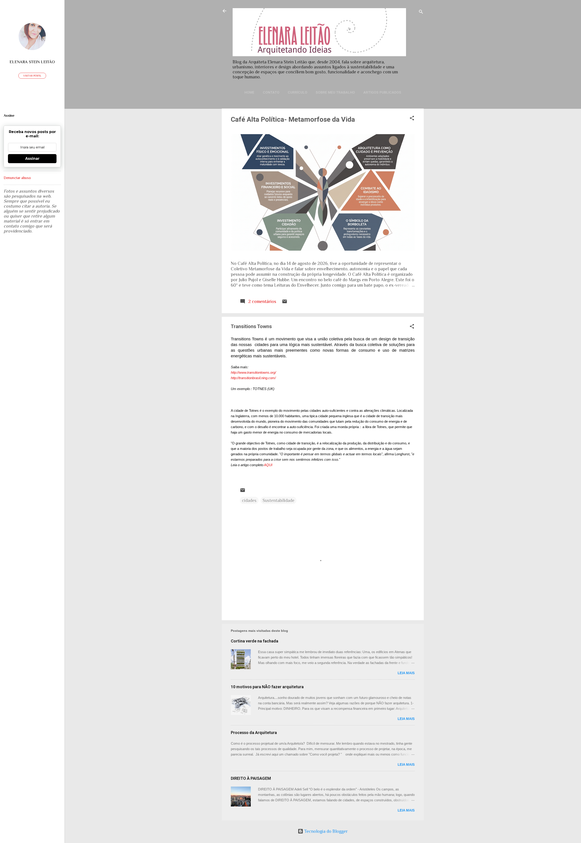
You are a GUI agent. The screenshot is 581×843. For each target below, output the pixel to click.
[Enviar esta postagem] (284, 302)
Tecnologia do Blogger (325, 831)
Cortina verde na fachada (254, 641)
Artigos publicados (382, 92)
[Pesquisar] (421, 12)
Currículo (297, 92)
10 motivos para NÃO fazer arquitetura (267, 686)
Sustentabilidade (278, 500)
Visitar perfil (32, 75)
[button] (412, 118)
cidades (249, 500)
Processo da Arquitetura (254, 732)
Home (249, 92)
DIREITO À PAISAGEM (251, 778)
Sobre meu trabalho (335, 92)
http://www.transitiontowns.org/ (253, 372)
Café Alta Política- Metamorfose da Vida (293, 119)
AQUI (268, 465)
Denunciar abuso (17, 178)
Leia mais (406, 673)
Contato (271, 92)
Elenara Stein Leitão (32, 62)
